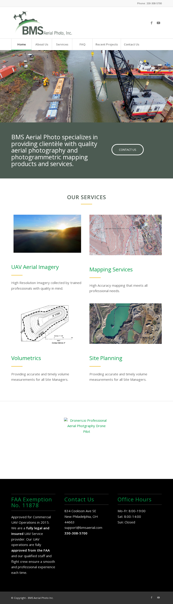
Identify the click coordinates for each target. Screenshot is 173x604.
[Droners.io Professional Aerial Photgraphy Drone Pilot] (86, 440)
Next (169, 81)
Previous (4, 81)
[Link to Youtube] (158, 22)
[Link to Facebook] (151, 22)
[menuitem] (21, 44)
